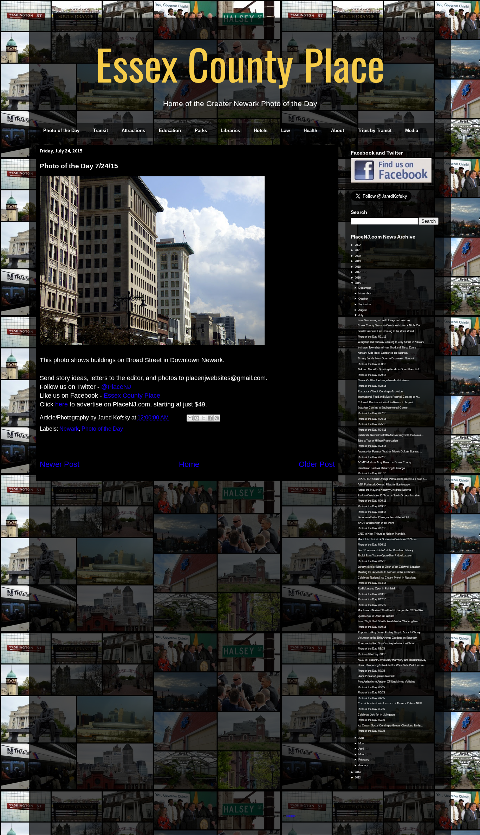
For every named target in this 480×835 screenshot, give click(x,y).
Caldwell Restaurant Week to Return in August (385, 402)
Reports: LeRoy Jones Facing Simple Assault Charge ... (391, 632)
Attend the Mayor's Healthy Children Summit (384, 489)
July (361, 315)
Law (285, 130)
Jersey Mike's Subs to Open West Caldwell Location (389, 566)
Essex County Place (240, 63)
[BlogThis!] (196, 418)
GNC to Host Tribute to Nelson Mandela (381, 533)
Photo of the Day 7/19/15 (372, 506)
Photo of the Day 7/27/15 (372, 413)
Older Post (317, 464)
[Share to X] (203, 418)
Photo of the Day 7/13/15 (372, 594)
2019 (358, 261)
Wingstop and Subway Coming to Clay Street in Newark (391, 342)
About (337, 130)
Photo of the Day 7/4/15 (371, 698)
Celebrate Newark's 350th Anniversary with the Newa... (390, 435)
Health (310, 130)
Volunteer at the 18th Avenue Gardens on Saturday (387, 637)
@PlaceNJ (116, 386)
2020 (358, 255)
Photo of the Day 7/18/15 (372, 512)
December (365, 287)
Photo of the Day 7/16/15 (372, 544)
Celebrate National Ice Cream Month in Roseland (387, 577)
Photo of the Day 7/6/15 (371, 687)
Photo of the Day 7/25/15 (372, 424)
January (363, 765)
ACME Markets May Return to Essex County (384, 462)
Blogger (291, 815)
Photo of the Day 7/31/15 (372, 336)
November (365, 293)
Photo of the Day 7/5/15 (371, 692)
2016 (358, 277)
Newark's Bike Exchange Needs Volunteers (383, 380)
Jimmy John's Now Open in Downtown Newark (386, 358)
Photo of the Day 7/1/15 (371, 730)
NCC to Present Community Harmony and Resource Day (392, 659)
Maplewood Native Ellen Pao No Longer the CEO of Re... (391, 610)
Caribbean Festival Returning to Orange (381, 468)
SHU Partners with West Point (376, 522)
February (364, 759)
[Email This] (190, 418)
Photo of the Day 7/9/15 (371, 648)
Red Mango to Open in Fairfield (376, 588)
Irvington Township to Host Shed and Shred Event (387, 347)
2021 (358, 250)
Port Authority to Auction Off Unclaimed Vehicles (386, 681)
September (365, 304)
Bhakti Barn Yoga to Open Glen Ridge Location (385, 555)
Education (170, 130)
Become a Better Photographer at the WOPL (384, 517)
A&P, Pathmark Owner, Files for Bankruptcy (384, 484)
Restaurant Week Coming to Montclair (380, 391)
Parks (201, 130)
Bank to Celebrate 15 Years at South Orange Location (389, 495)
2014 (358, 772)
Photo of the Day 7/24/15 (372, 429)
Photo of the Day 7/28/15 (372, 385)
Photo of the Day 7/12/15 (372, 599)
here (61, 404)
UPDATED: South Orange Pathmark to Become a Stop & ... (392, 479)
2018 (358, 266)
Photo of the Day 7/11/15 (372, 605)
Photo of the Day (61, 130)
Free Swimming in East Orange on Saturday (384, 320)
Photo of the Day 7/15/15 (372, 561)
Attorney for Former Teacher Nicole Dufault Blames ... (390, 451)
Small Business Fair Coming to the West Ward (386, 331)
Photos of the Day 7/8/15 (372, 654)
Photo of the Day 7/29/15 (372, 375)
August (362, 310)
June (361, 737)
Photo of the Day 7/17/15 (372, 528)
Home (189, 464)
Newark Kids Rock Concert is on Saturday (383, 352)
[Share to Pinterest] (216, 418)
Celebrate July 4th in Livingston (376, 714)
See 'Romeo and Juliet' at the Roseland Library (385, 550)
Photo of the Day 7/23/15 (372, 446)
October (363, 298)
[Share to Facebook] (210, 418)
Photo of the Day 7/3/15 (371, 709)
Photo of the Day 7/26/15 (372, 418)
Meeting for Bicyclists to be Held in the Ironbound (386, 572)
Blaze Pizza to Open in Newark (376, 676)
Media (411, 130)
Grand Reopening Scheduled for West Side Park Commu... (392, 665)
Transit (100, 130)
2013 (358, 777)
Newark (69, 429)
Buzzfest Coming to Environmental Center (383, 407)
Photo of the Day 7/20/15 (372, 500)
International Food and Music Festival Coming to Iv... (389, 396)
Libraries (230, 130)
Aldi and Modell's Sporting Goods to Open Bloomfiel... (389, 369)
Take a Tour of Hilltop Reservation (378, 440)
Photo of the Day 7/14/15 (372, 583)
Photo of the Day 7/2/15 (371, 720)
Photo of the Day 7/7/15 (371, 670)
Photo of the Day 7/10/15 (372, 626)
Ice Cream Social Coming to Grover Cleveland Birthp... (390, 725)
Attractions (133, 130)
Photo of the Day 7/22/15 (372, 457)
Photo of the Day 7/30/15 (372, 364)
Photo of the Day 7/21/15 (372, 473)
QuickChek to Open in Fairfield (376, 616)
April (361, 748)
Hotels (260, 130)
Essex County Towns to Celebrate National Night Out (389, 325)
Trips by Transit (374, 130)
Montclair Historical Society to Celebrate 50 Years (387, 539)
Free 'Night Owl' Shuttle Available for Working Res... (389, 621)
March (362, 754)
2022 (358, 245)
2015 (358, 283)
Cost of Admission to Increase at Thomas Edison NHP (390, 703)
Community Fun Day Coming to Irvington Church (387, 643)
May (361, 743)
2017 (358, 272)
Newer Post (59, 464)
